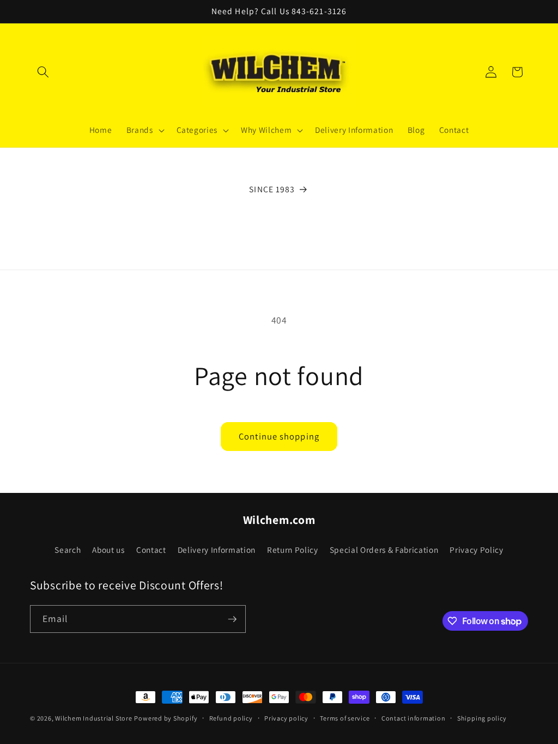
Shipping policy (482, 718)
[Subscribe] (232, 619)
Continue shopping (279, 436)
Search (67, 549)
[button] (43, 72)
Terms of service (344, 718)
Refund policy (231, 718)
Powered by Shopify (165, 718)
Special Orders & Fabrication (384, 549)
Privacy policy (286, 718)
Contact (151, 549)
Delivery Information (217, 549)
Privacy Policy (476, 549)
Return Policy (292, 549)
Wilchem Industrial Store (93, 718)
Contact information (413, 718)
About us (108, 549)
